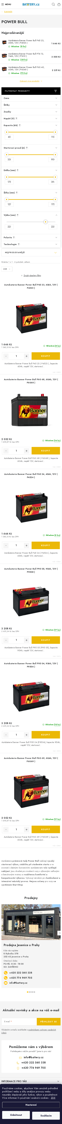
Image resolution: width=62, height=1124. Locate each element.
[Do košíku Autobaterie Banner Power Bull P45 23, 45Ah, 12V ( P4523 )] (46, 356)
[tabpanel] (31, 946)
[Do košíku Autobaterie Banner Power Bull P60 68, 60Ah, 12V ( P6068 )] (46, 450)
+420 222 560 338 (20, 972)
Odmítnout (16, 1115)
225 (5, 269)
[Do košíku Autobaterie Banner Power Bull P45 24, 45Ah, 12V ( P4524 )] (46, 545)
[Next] (59, 933)
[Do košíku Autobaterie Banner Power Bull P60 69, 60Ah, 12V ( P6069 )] (46, 829)
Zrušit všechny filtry (32, 275)
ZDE (53, 1098)
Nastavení (31, 1105)
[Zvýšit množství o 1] (26, 356)
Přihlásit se (48, 1021)
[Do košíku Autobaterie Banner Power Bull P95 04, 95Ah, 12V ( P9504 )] (46, 734)
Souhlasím (46, 1115)
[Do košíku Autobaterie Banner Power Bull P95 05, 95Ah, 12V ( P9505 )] (46, 640)
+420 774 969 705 (20, 977)
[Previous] (2, 933)
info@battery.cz (18, 983)
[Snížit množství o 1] (6, 356)
